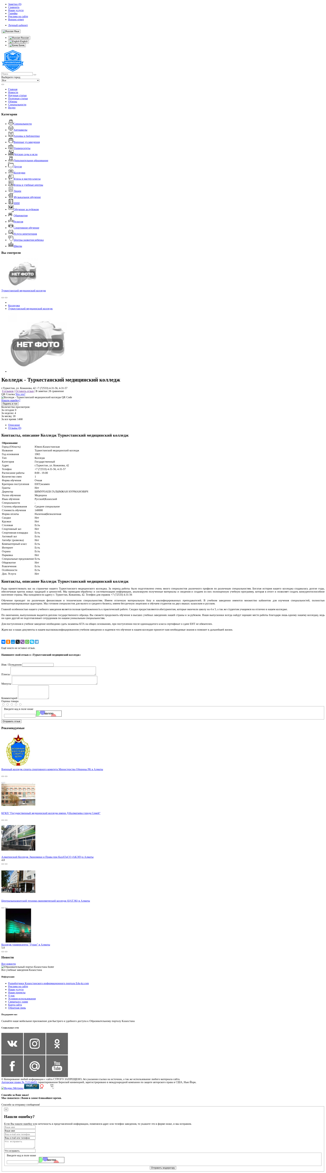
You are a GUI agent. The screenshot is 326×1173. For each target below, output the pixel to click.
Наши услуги (16, 989)
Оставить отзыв (24, 391)
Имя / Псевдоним (11, 664)
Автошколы (20, 129)
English (24, 41)
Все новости (8, 963)
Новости (13, 92)
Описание (14, 425)
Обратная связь (17, 1007)
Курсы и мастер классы (27, 178)
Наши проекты (16, 992)
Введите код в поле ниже (18, 709)
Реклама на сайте (18, 986)
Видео (11, 107)
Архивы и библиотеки (27, 136)
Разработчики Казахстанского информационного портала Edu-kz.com (48, 983)
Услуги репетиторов (25, 233)
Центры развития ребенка (29, 240)
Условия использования (22, 998)
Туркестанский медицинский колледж (23, 290)
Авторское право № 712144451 (19, 1082)
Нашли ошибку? (10, 400)
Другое (18, 166)
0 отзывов (8, 391)
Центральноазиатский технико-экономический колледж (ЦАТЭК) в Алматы (45, 900)
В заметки (41, 391)
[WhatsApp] (27, 642)
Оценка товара (10, 701)
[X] (18, 642)
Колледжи (19, 172)
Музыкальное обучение (27, 197)
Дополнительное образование (31, 160)
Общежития (21, 215)
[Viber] (22, 642)
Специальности (17, 104)
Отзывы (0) (14, 428)
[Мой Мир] (13, 642)
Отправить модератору (163, 1168)
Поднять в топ (10, 403)
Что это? (20, 394)
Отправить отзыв (11, 721)
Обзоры (12, 101)
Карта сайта (15, 1004)
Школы (18, 246)
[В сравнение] (2, 297)
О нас (11, 995)
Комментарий (9, 698)
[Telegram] (37, 642)
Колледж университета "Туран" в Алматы (25, 944)
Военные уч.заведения (27, 142)
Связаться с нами (18, 1001)
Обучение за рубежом (26, 209)
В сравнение (56, 391)
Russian (24, 38)
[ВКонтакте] (3, 642)
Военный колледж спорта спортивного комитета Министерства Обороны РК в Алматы (52, 769)
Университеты (22, 148)
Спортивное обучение (26, 227)
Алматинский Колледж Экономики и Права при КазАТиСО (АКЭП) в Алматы (47, 857)
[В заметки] (6, 297)
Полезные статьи (18, 98)
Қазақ (21, 45)
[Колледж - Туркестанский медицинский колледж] (38, 371)
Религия (18, 221)
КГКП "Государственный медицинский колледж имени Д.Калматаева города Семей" (51, 813)
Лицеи (17, 191)
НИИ (17, 203)
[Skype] (32, 642)
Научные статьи (17, 95)
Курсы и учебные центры (28, 184)
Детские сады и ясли (26, 154)
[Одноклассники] (8, 642)
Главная (12, 89)
